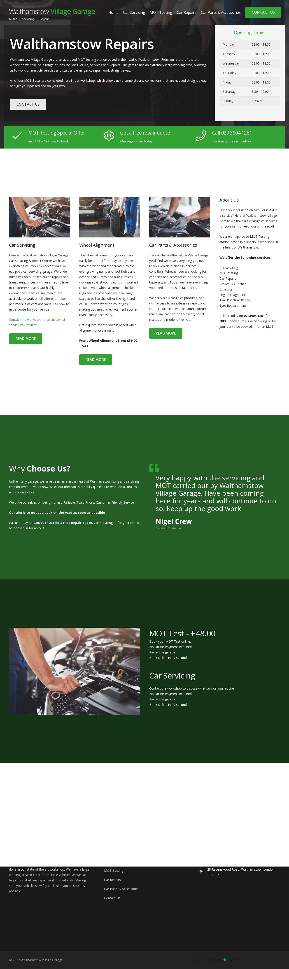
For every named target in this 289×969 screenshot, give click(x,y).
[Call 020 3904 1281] (203, 135)
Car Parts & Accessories (121, 889)
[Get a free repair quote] (111, 135)
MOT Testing (113, 870)
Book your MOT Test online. (170, 641)
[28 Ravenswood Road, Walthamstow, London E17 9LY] (203, 872)
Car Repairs (112, 880)
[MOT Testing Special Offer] (19, 135)
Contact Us (112, 898)
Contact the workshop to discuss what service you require (191, 688)
